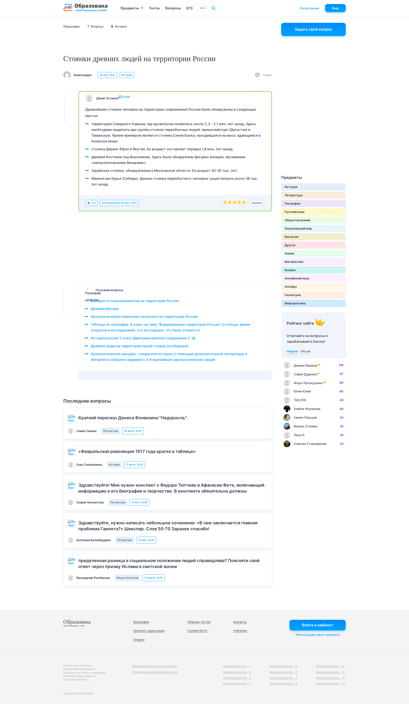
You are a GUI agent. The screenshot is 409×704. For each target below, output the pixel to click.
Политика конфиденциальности (154, 672)
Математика (294, 261)
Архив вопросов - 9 (330, 666)
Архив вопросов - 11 (330, 677)
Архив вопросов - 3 (237, 677)
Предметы (129, 8)
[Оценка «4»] (239, 202)
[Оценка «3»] (234, 202)
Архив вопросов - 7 (283, 677)
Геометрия (293, 295)
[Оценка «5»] (244, 202)
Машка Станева (305, 426)
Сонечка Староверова (310, 443)
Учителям (240, 630)
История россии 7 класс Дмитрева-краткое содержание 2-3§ (143, 338)
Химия (289, 253)
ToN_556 (300, 400)
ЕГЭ (189, 8)
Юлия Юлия (302, 391)
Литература (110, 430)
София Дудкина (305, 374)
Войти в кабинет (317, 625)
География (292, 203)
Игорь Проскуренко (308, 383)
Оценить (257, 202)
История (126, 75)
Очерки (138, 639)
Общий (305, 351)
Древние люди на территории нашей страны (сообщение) (140, 346)
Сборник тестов (198, 622)
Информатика (295, 303)
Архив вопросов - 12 (330, 683)
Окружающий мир (298, 228)
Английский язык (297, 278)
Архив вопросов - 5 (283, 666)
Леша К (299, 435)
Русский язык (295, 212)
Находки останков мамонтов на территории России (135, 301)
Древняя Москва (105, 308)
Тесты (154, 8)
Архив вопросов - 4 (237, 683)
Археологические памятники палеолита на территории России (144, 316)
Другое (290, 245)
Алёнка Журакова (307, 409)
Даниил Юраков (305, 365)
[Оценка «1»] (225, 202)
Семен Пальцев (305, 417)
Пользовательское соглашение (154, 666)
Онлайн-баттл (197, 630)
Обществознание (127, 577)
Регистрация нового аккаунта (318, 634)
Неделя (292, 351)
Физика (290, 270)
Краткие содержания (148, 630)
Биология (291, 237)
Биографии (141, 622)
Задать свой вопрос (313, 29)
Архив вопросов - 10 (330, 672)
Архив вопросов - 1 (236, 666)
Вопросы (173, 8)
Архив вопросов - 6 (283, 672)
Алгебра (291, 286)
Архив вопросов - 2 (237, 672)
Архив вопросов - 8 (283, 683)
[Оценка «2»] (230, 202)
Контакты (240, 622)
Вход (335, 8)
